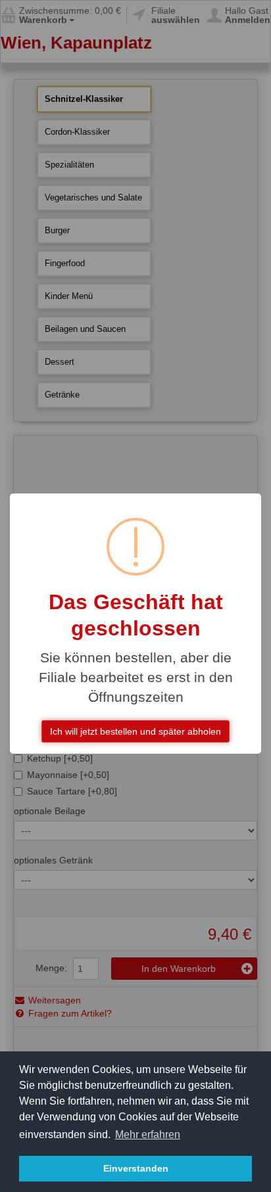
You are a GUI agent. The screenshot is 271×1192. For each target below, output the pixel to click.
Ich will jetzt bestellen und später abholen (135, 731)
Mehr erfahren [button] (147, 1134)
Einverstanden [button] (135, 1168)
